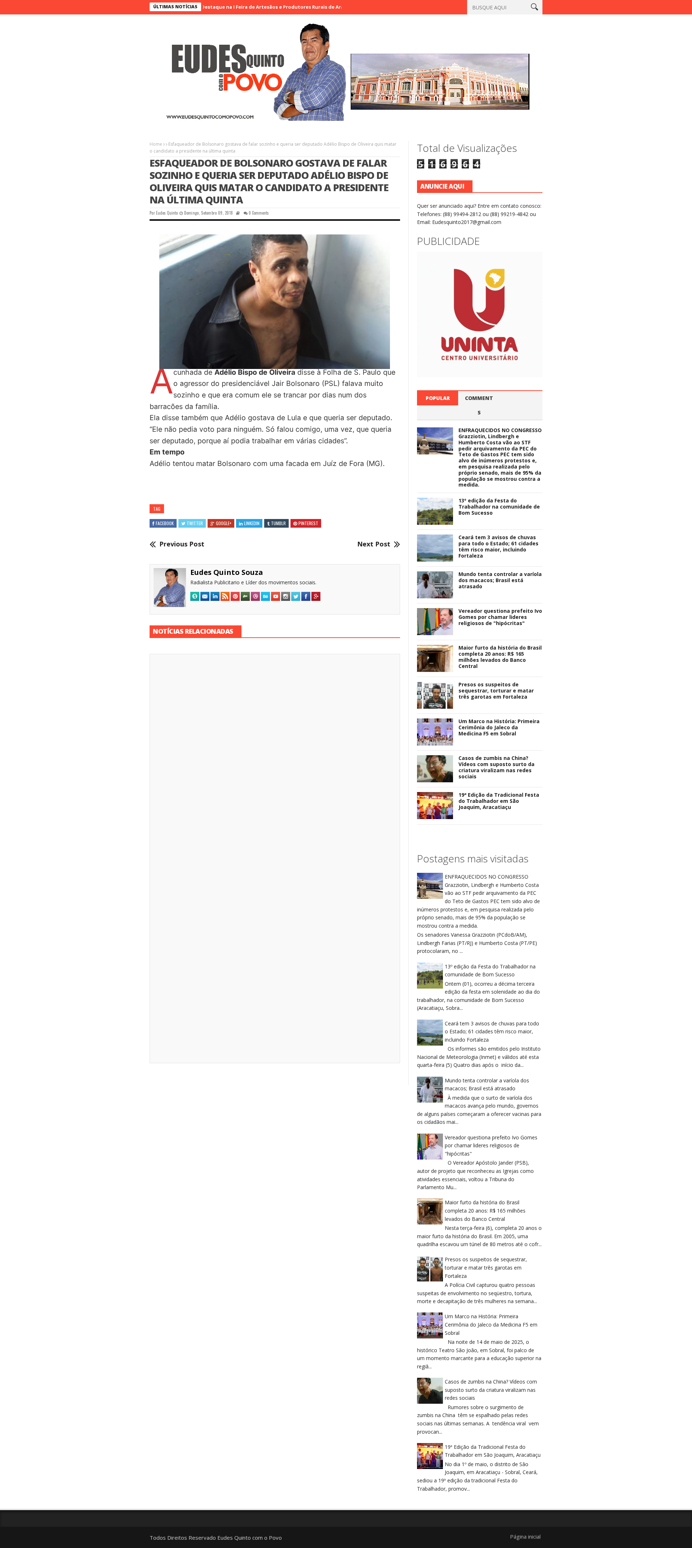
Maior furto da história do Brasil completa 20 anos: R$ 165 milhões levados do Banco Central (500, 656)
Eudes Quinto (167, 213)
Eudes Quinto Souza (226, 572)
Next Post (373, 544)
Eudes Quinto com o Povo (249, 1537)
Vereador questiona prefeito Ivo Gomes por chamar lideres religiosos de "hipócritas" (500, 616)
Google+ (223, 523)
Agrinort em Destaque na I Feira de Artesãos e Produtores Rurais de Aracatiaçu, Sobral (222, 7)
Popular (438, 398)
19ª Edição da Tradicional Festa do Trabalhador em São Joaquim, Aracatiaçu (498, 800)
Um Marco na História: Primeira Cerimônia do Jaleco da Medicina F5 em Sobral (499, 727)
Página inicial (525, 1536)
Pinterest (308, 523)
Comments (479, 405)
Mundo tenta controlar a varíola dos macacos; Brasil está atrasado (500, 580)
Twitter (195, 523)
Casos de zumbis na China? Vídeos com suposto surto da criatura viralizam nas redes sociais (496, 767)
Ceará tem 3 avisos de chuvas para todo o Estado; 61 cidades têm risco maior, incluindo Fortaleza (498, 546)
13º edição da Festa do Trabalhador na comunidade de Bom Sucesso (499, 506)
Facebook (165, 523)
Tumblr (278, 523)
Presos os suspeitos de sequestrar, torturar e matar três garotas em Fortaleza (496, 690)
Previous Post (181, 544)
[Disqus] (274, 760)
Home (156, 144)
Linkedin (252, 523)
